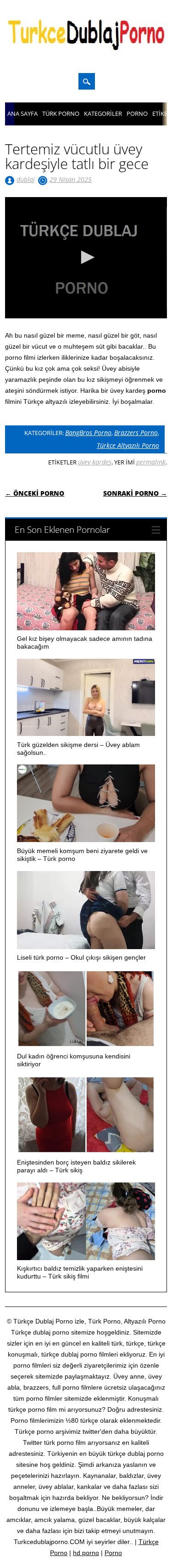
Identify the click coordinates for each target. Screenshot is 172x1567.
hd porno (86, 1552)
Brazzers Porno (136, 432)
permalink (151, 462)
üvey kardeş (94, 462)
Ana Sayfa (22, 114)
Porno (137, 114)
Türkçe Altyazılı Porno (128, 445)
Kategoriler (103, 114)
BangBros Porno (88, 432)
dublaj (26, 179)
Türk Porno (60, 114)
